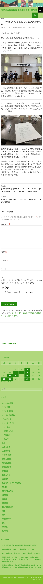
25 (4, 379)
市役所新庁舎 (6, 467)
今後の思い (6, 439)
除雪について (6, 519)
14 (21, 372)
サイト (3, 269)
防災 (3, 515)
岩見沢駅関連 (6, 463)
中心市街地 (6, 435)
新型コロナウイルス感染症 (11, 483)
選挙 (3, 511)
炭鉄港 (4, 499)
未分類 (4, 487)
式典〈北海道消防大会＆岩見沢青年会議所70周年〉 (20, 545)
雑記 (2, 19)
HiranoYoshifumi (17, 27)
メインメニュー (40, 10)
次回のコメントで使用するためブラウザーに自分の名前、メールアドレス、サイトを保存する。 (21, 281)
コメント (5, 224)
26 (10, 379)
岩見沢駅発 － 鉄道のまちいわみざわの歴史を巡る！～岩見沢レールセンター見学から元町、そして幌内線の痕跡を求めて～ (21, 559)
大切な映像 (6, 447)
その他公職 (6, 407)
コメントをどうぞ (30, 27)
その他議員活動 (7, 411)
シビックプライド (8, 423)
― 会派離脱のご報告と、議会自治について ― (18, 549)
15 (27, 372)
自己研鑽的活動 (7, 507)
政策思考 (5, 479)
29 (27, 379)
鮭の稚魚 (5, 531)
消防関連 (5, 495)
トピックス (6, 427)
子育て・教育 (6, 455)
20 (16, 376)
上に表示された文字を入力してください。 (18, 292)
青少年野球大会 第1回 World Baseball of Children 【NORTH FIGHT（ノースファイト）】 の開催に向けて (21, 188)
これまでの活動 (7, 403)
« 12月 (3, 382)
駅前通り (5, 527)
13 (16, 372)
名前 (4, 252)
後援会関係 (6, 475)
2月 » (9, 382)
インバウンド (6, 419)
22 (27, 376)
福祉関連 (5, 503)
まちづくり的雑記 (8, 415)
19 (10, 376)
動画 (3, 443)
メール (5, 260)
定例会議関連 (6, 459)
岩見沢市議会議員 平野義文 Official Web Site (21, 10)
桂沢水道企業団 (7, 491)
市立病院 (5, 471)
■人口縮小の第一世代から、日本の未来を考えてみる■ (20, 553)
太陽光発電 (6, 451)
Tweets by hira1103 (9, 343)
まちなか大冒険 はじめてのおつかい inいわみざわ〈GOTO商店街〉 (21, 199)
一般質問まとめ (7, 431)
